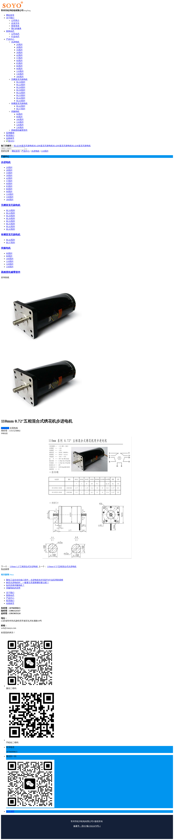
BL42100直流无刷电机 (24, 146)
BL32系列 (10, 221)
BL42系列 (10, 226)
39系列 (9, 175)
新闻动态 (10, 595)
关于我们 (10, 593)
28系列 (9, 170)
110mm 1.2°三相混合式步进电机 (24, 566)
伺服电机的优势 (13, 588)
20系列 (9, 167)
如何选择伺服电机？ (15, 585)
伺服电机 (6, 248)
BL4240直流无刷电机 (81, 146)
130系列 (9, 197)
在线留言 (10, 603)
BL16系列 (10, 210)
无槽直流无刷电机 (10, 205)
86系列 (9, 189)
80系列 (9, 256)
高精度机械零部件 (10, 272)
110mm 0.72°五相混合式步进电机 (61, 566)
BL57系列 (10, 242)
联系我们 (10, 601)
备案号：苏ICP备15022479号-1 (87, 826)
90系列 (9, 191)
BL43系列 (10, 229)
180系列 (9, 200)
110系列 (44, 151)
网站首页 (16, 151)
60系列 (9, 183)
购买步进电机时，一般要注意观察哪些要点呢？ (27, 582)
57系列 (9, 181)
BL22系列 (10, 213)
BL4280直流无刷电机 (43, 146)
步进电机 (35, 151)
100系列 (9, 259)
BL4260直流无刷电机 (62, 146)
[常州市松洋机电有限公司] (12, 8)
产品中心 (26, 151)
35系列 (9, 173)
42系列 (9, 178)
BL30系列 (10, 218)
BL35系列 (10, 224)
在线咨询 (5, 428)
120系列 (9, 264)
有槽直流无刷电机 (10, 234)
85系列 (9, 186)
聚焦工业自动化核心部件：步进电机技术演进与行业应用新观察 (34, 580)
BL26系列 (10, 216)
